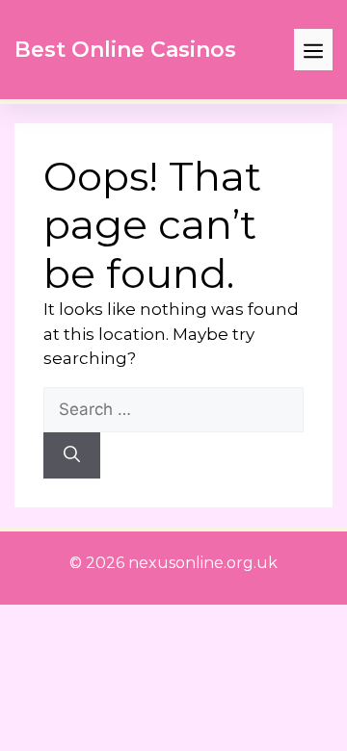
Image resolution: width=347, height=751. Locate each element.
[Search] (71, 455)
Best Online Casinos (125, 50)
